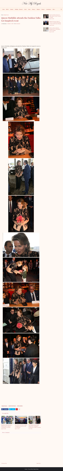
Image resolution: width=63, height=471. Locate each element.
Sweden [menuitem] (11, 9)
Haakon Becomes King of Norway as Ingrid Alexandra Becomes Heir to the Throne (55, 22)
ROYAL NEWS (19, 405)
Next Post (38, 463)
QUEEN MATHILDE (12, 405)
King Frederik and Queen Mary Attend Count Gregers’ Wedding (55, 16)
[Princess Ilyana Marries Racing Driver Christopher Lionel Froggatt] (46, 29)
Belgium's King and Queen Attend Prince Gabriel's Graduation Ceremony (6, 426)
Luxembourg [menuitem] (48, 9)
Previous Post (4, 463)
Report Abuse (36, 469)
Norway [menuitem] (43, 9)
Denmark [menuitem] (20, 9)
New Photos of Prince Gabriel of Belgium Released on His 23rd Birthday (21, 426)
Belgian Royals (6, 14)
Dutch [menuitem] (25, 9)
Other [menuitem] (54, 9)
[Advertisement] (21, 34)
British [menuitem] (7, 9)
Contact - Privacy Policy (29, 469)
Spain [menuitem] (29, 9)
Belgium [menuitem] (38, 9)
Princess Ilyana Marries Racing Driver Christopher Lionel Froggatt (54, 29)
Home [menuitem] (3, 9)
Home (2, 14)
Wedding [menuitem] (16, 9)
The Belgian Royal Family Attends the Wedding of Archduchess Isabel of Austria (34, 426)
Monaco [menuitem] (33, 9)
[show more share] (19, 409)
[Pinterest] (17, 409)
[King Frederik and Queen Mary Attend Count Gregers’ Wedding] (46, 16)
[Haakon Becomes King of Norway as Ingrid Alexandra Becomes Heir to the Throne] (46, 23)
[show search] (60, 9)
